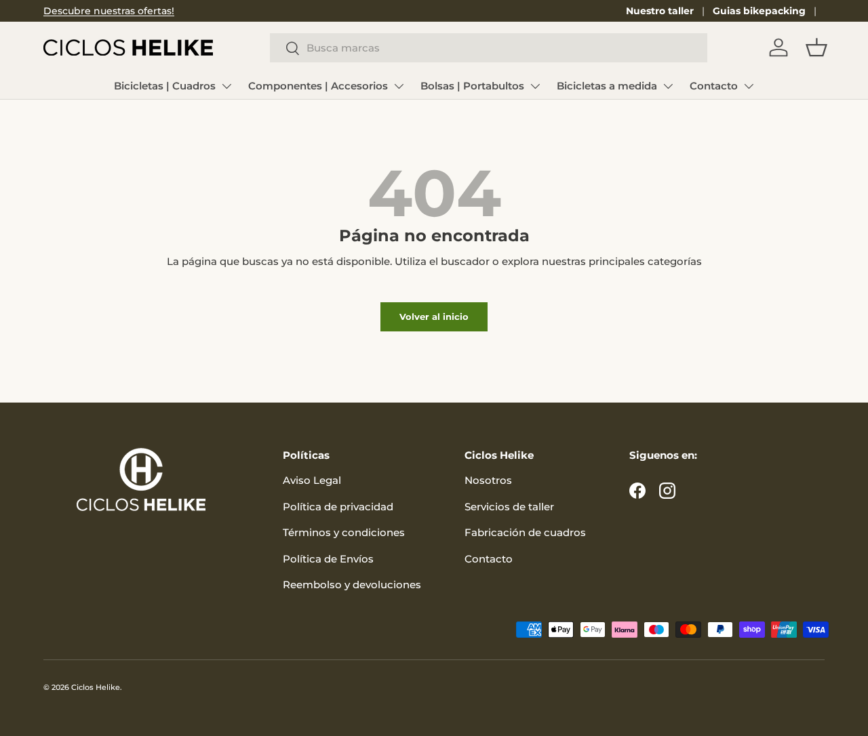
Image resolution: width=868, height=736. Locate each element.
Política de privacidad (338, 506)
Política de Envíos (328, 558)
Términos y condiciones (344, 532)
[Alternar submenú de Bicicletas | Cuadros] (226, 86)
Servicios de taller (509, 506)
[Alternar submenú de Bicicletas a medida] (668, 86)
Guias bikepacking (759, 10)
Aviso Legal (312, 480)
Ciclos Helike (95, 687)
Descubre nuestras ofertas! (108, 10)
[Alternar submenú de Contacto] (749, 86)
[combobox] (488, 47)
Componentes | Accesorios (318, 85)
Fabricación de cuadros (525, 532)
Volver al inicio (434, 316)
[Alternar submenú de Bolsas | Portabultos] (535, 86)
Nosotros (488, 480)
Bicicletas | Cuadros (165, 85)
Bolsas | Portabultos (472, 85)
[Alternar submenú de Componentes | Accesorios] (399, 86)
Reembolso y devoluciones (352, 584)
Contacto (714, 85)
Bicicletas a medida (607, 85)
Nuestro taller (660, 10)
